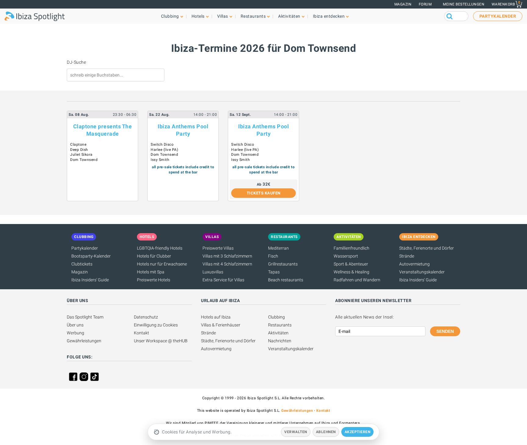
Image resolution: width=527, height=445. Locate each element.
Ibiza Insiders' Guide (90, 279)
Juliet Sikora (81, 154)
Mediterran (278, 248)
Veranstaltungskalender (422, 271)
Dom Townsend (84, 160)
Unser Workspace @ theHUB (161, 340)
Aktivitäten (278, 332)
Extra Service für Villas (223, 279)
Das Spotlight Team (85, 317)
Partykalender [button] (497, 16)
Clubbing (276, 317)
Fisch (273, 256)
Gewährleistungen (84, 340)
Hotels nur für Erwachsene (162, 264)
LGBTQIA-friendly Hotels (159, 248)
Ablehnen (326, 432)
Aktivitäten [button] (289, 16)
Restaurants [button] (253, 16)
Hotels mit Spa (150, 271)
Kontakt (141, 332)
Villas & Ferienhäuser (220, 324)
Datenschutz (146, 317)
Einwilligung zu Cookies (156, 324)
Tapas (274, 271)
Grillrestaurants (283, 264)
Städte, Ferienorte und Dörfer (426, 248)
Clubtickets (81, 264)
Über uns (75, 324)
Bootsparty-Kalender (91, 256)
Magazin (403, 4)
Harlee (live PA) (164, 150)
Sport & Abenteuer (351, 264)
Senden (445, 331)
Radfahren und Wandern (357, 279)
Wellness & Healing (351, 271)
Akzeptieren (358, 432)
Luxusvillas (213, 271)
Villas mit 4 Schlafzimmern (227, 264)
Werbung (75, 332)
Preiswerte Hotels (153, 279)
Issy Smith (160, 160)
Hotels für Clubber (154, 256)
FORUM (425, 4)
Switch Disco (162, 144)
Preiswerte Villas (218, 248)
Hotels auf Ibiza (216, 317)
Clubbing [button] (170, 16)
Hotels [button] (198, 16)
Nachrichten (279, 340)
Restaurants (280, 324)
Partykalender (84, 248)
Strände (406, 256)
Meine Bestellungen (463, 4)
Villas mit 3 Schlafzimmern (227, 256)
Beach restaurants (285, 279)
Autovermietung (414, 264)
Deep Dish (79, 150)
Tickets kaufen (264, 193)
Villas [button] (222, 16)
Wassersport (346, 256)
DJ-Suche (76, 62)
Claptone (78, 144)
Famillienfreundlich (351, 248)
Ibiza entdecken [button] (329, 16)
